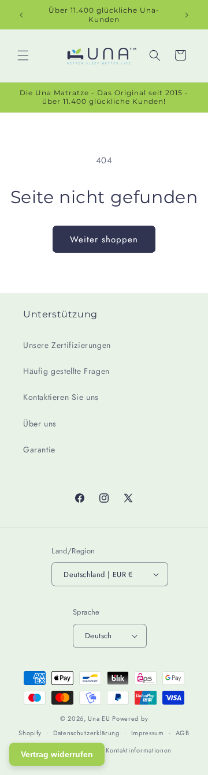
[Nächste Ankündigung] (186, 15)
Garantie (39, 449)
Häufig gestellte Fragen (66, 371)
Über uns (40, 423)
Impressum (147, 732)
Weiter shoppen (104, 239)
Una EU (99, 718)
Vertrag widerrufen (57, 754)
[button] (23, 55)
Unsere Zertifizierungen (67, 345)
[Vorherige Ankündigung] (21, 15)
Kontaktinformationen (139, 750)
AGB (183, 732)
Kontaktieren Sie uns (61, 397)
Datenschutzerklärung (86, 732)
